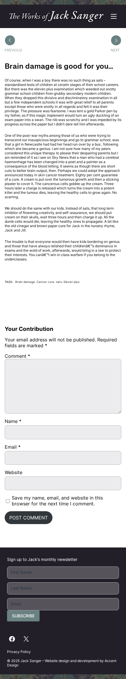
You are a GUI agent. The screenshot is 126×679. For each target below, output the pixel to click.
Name (13, 421)
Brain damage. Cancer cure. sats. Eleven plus (47, 282)
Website (13, 472)
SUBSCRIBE (23, 615)
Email (13, 447)
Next (115, 50)
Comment (17, 356)
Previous (13, 50)
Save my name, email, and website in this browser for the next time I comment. (57, 501)
